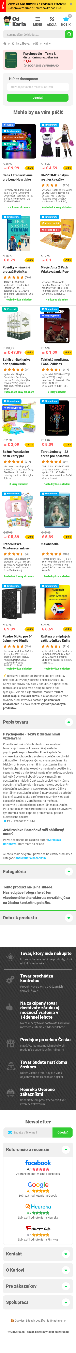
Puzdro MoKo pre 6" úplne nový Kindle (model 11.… (17, 640)
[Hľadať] (69, 34)
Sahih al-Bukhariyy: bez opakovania (17, 362)
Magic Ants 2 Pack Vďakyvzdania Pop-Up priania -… (55, 271)
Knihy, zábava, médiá (25, 43)
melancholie (50, 544)
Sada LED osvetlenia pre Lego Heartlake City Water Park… (18, 179)
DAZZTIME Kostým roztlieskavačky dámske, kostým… (55, 179)
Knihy (47, 43)
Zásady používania (37, 1320)
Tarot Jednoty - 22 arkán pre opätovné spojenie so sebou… (55, 456)
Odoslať (38, 97)
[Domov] (5, 43)
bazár (30, 1331)
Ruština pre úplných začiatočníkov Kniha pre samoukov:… (55, 640)
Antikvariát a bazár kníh (30, 858)
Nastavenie (58, 1320)
